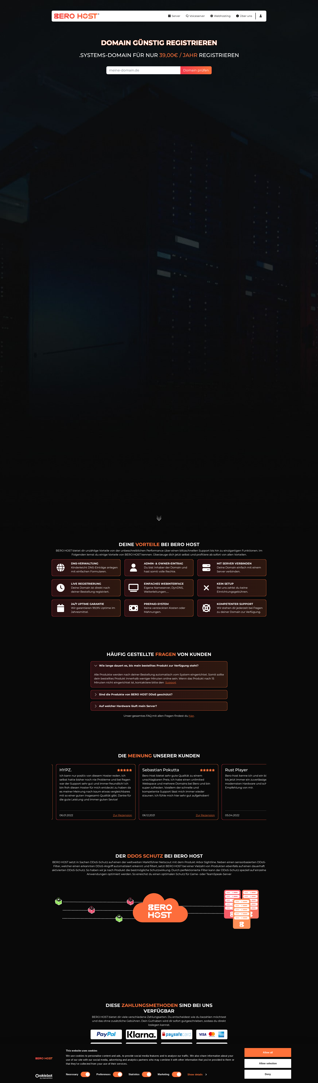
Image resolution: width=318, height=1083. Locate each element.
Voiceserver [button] (197, 16)
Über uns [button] (245, 16)
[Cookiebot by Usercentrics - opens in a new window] (43, 1076)
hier (191, 715)
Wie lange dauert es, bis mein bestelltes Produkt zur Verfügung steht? (148, 665)
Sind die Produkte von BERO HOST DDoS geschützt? (135, 694)
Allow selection (268, 1063)
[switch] (117, 1074)
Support (170, 682)
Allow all (268, 1052)
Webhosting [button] (222, 16)
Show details (195, 1074)
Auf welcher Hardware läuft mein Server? (128, 706)
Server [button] (175, 16)
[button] (260, 16)
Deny (268, 1074)
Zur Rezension (122, 815)
